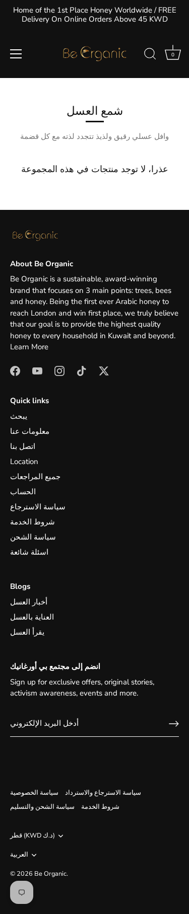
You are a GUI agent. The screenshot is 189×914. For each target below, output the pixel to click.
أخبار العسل (28, 602)
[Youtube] (37, 370)
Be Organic (50, 873)
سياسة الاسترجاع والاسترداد (103, 792)
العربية (19, 855)
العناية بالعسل (32, 617)
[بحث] (150, 55)
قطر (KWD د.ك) (32, 836)
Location (24, 461)
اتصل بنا (22, 446)
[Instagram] (59, 370)
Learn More (29, 347)
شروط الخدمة (32, 522)
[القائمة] (16, 54)
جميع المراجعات (35, 477)
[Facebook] (15, 370)
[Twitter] (104, 370)
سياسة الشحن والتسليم (42, 806)
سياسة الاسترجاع (38, 507)
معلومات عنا (29, 431)
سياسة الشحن (33, 537)
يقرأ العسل (27, 632)
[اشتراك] (174, 724)
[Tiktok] (82, 370)
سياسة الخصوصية (34, 792)
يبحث (18, 416)
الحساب (23, 492)
